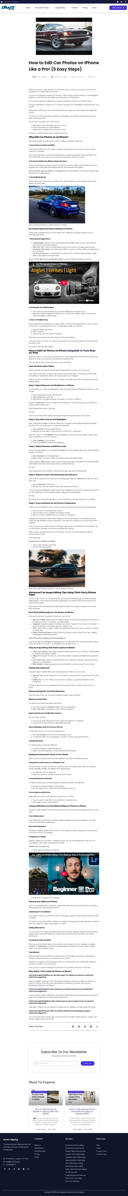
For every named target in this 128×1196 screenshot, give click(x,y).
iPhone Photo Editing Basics (42, 547)
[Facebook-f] (14, 1169)
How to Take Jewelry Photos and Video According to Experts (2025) (82, 1111)
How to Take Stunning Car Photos (44, 545)
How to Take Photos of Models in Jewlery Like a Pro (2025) (46, 1111)
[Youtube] (23, 1169)
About (94, 8)
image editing (60, 8)
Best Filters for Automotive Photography (46, 898)
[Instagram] (4, 1169)
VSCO (40, 628)
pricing (84, 8)
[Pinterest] (18, 1169)
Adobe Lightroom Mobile (54, 620)
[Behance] (9, 1169)
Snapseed (43, 624)
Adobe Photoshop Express (62, 632)
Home (28, 8)
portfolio (74, 8)
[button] (73, 1026)
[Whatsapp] (28, 1169)
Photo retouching (41, 8)
